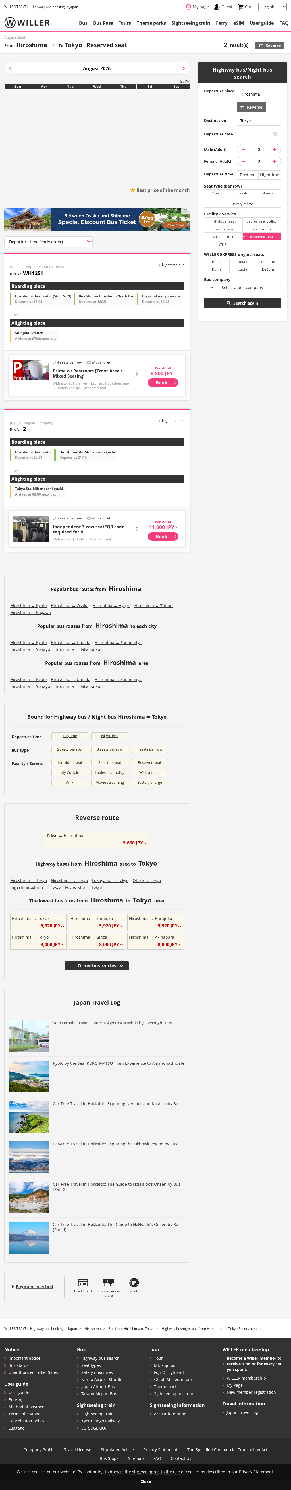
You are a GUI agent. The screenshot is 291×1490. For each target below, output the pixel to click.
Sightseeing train (191, 23)
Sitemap (136, 1458)
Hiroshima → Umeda (70, 642)
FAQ (284, 23)
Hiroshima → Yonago (30, 649)
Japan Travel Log (242, 1412)
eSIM (238, 23)
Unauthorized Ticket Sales (33, 1372)
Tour (158, 1358)
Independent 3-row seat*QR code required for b (88, 529)
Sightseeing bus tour (174, 1393)
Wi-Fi (70, 782)
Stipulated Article (117, 1449)
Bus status (18, 1365)
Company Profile (39, 1449)
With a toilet (149, 772)
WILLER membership (246, 1378)
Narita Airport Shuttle (101, 1379)
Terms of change (24, 1413)
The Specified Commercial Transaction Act (227, 1449)
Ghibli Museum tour (173, 1379)
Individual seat (70, 762)
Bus (83, 23)
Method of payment (27, 1406)
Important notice (24, 1358)
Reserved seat (149, 762)
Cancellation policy (26, 1421)
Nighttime (109, 735)
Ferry (222, 23)
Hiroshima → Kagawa (30, 612)
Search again (245, 303)
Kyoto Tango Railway (100, 1421)
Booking (16, 1399)
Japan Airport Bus (98, 1386)
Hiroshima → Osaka (69, 605)
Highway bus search (100, 1358)
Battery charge (149, 782)
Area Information (170, 1413)
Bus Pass (103, 23)
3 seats (243, 193)
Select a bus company (242, 287)
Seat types (91, 1365)
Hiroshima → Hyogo (111, 605)
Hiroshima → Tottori (153, 605)
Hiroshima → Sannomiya (118, 642)
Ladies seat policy (109, 772)
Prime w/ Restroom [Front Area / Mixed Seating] (87, 373)
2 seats (217, 193)
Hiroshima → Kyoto (28, 605)
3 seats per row (109, 749)
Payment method (34, 1286)
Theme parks (151, 23)
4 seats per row (149, 749)
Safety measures (97, 1372)
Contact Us (181, 1458)
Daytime (70, 735)
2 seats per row (70, 749)
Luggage (16, 1428)
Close (145, 1481)
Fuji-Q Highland (169, 1372)
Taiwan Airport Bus (99, 1393)
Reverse (272, 45)
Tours (125, 23)
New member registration (251, 1392)
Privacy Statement (161, 1449)
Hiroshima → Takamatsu (77, 649)
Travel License (77, 1449)
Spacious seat (109, 762)
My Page (235, 1385)
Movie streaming (109, 782)
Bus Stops (109, 1458)
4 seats (268, 193)
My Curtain (70, 772)
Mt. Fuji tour (165, 1365)
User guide (262, 23)
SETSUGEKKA (93, 1428)
